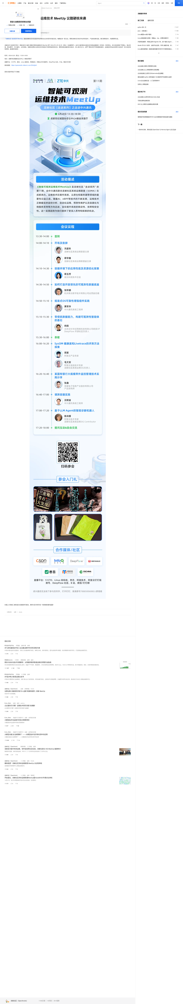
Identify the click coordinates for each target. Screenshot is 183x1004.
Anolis (20, 612)
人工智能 (23, 674)
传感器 (18, 645)
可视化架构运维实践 (144, 100)
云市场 (46, 3)
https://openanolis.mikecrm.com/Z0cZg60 (24, 65)
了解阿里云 (62, 3)
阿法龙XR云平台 (9, 645)
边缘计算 (23, 645)
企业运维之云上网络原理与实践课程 (148, 70)
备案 (163, 3)
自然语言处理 (32, 717)
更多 (177, 61)
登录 (179, 3)
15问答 (49, 1001)
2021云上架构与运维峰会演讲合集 (148, 104)
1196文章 (42, 1001)
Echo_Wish (8, 703)
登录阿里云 (28, 31)
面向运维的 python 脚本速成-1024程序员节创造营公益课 (154, 77)
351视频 (56, 1001)
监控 (32, 660)
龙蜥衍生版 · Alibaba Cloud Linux (43, 8)
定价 (41, 3)
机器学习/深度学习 (18, 717)
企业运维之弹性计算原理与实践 (147, 66)
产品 (24, 3)
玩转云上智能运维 (143, 84)
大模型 (20, 3)
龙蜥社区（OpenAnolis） (19, 1001)
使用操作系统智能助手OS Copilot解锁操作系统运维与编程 (155, 117)
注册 (172, 3)
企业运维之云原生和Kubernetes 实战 (149, 97)
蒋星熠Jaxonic (9, 660)
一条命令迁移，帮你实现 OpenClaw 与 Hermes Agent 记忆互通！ (157, 129)
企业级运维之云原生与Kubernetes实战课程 (150, 73)
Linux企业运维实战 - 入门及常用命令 (149, 80)
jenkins (23, 703)
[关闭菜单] (3, 3)
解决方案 (30, 3)
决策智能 (26, 689)
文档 (159, 3)
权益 (36, 3)
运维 (15, 612)
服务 (56, 3)
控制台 (167, 3)
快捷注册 (12, 31)
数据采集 (23, 660)
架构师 (32, 775)
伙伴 (51, 3)
